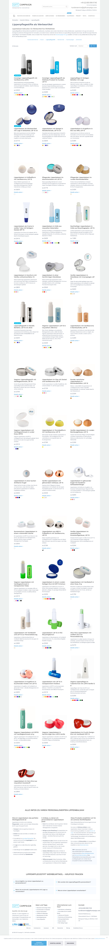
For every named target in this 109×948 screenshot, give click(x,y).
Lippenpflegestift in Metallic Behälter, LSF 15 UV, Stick (24, 326)
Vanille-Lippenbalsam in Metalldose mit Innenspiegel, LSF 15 (82, 277)
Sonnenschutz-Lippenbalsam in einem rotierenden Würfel (25, 532)
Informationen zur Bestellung (64, 909)
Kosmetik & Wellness (24, 20)
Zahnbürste (79, 39)
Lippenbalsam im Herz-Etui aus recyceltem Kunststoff (25, 782)
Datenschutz (60, 928)
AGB (53, 928)
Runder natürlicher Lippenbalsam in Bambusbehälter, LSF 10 (79, 381)
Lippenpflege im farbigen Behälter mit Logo (79, 79)
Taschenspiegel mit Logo (62, 34)
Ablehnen (70, 943)
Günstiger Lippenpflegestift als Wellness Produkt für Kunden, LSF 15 (53, 80)
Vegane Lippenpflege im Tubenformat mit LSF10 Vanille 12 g (82, 683)
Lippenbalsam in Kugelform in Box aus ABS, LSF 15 (81, 129)
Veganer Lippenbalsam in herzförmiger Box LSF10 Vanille (53, 733)
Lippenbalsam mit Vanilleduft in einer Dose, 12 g (82, 583)
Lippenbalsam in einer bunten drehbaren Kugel (25, 482)
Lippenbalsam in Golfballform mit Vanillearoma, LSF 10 (25, 178)
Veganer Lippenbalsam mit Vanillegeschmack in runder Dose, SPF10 (24, 432)
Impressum (46, 928)
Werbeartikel (15, 20)
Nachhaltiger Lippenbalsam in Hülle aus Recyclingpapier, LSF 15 (82, 227)
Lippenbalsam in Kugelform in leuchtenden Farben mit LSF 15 (25, 682)
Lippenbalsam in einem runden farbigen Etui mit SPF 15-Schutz (53, 583)
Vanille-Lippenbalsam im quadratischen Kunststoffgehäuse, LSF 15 (80, 533)
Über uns (28, 928)
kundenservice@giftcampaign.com (84, 7)
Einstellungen (55, 943)
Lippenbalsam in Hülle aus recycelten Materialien (51, 227)
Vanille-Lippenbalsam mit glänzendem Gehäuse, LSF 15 (52, 482)
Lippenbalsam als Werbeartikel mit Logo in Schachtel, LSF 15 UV (26, 129)
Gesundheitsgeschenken (88, 853)
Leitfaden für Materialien (42, 913)
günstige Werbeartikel (28, 838)
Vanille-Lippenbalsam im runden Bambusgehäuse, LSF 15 (82, 431)
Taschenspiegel (70, 39)
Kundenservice (37, 928)
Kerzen (42, 39)
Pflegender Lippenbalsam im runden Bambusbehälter (81, 178)
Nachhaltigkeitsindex (41, 917)
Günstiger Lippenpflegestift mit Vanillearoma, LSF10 (25, 79)
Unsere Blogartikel (41, 919)
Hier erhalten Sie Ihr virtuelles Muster (64, 912)
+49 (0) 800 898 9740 (89, 3)
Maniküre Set (61, 39)
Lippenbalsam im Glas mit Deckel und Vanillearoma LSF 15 (54, 380)
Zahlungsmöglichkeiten (63, 919)
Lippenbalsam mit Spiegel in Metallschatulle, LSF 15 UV (52, 129)
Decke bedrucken (84, 845)
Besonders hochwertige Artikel (44, 907)
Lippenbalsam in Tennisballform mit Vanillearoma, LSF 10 (54, 431)
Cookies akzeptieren (39, 943)
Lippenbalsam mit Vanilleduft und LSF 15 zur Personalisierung (25, 633)
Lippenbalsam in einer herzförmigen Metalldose (51, 276)
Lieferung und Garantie (63, 915)
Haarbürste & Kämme (32, 39)
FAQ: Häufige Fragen (63, 922)
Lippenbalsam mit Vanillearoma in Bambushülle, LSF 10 (82, 326)
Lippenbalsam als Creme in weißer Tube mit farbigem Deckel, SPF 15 (24, 228)
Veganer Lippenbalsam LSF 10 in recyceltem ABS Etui (54, 326)
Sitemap (68, 928)
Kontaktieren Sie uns (78, 928)
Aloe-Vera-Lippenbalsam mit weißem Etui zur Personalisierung (80, 634)
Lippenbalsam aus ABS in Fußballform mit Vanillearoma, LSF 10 (53, 533)
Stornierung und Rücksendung (65, 917)
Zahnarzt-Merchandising (80, 855)
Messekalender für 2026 (42, 915)
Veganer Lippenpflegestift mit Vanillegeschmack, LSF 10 (25, 380)
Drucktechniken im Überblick (43, 909)
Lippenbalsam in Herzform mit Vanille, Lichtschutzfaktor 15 (25, 276)
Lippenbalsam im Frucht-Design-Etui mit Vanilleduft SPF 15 (82, 733)
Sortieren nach (73, 46)
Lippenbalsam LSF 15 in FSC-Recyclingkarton (52, 633)
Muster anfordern (62, 921)
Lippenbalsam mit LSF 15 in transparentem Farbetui (52, 682)
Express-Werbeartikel (41, 911)
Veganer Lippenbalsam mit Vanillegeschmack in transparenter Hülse (24, 584)
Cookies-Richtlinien (100, 938)
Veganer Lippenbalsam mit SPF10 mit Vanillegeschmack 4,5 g (26, 733)
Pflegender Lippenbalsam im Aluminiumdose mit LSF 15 (52, 178)
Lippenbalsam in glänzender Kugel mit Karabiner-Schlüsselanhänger (80, 482)
